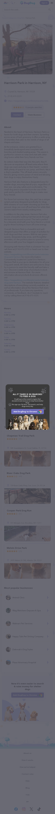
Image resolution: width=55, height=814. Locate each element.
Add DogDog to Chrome (25, 411)
